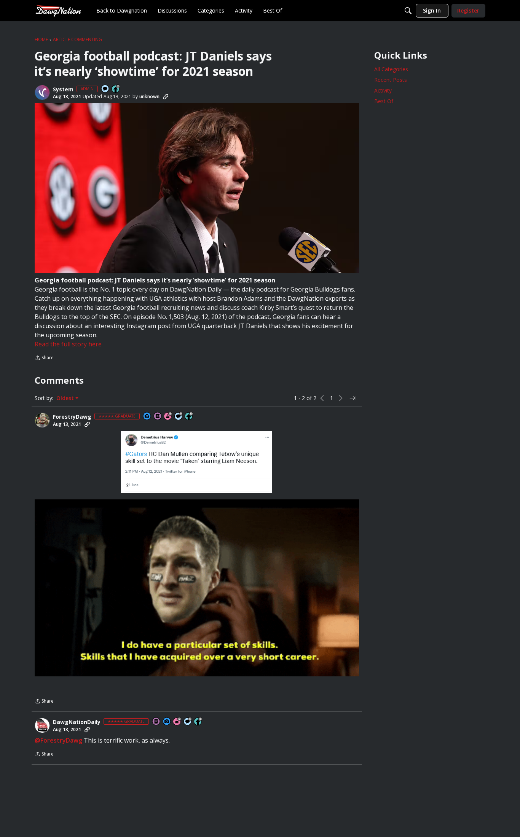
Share (44, 358)
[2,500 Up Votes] (198, 721)
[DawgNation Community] (58, 10)
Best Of (383, 101)
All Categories (391, 69)
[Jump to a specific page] (353, 398)
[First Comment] (105, 89)
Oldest (65, 398)
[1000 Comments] (188, 721)
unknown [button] (149, 96)
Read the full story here (68, 344)
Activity (383, 90)
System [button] (63, 89)
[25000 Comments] (178, 416)
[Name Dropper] (158, 416)
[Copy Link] (165, 96)
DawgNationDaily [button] (76, 722)
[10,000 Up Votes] (189, 416)
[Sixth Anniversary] (168, 416)
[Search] (408, 11)
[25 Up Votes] (116, 89)
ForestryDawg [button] (72, 416)
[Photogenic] (147, 416)
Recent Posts (390, 79)
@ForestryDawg (58, 740)
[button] (42, 92)
